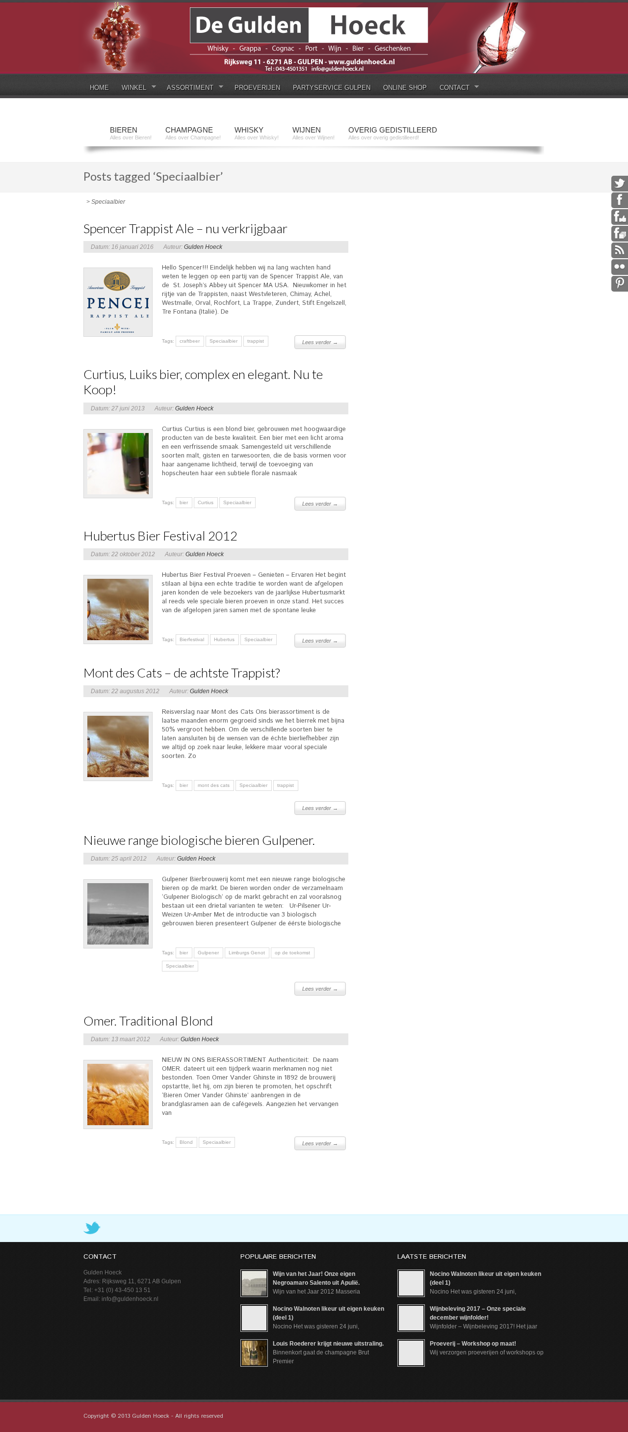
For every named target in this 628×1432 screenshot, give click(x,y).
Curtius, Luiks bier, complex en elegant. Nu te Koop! (203, 381)
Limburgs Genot (247, 952)
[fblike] (620, 216)
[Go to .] (84, 201)
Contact (451, 88)
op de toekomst (292, 952)
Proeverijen (257, 87)
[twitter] (620, 183)
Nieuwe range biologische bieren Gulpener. (199, 840)
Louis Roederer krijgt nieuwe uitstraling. (328, 1343)
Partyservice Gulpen (331, 87)
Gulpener (208, 952)
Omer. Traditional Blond (148, 1020)
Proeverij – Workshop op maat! (473, 1343)
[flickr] (620, 266)
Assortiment (186, 88)
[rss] (620, 249)
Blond (186, 1142)
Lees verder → (320, 342)
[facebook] (620, 199)
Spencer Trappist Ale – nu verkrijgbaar (185, 228)
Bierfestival (192, 639)
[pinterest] (620, 283)
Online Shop (405, 87)
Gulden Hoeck (203, 246)
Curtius (205, 502)
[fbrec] (620, 233)
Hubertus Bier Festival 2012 (160, 535)
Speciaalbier (223, 341)
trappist (255, 341)
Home (99, 87)
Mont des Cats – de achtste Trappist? (181, 672)
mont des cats (214, 785)
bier (184, 502)
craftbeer (190, 341)
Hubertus (224, 639)
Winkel (130, 88)
